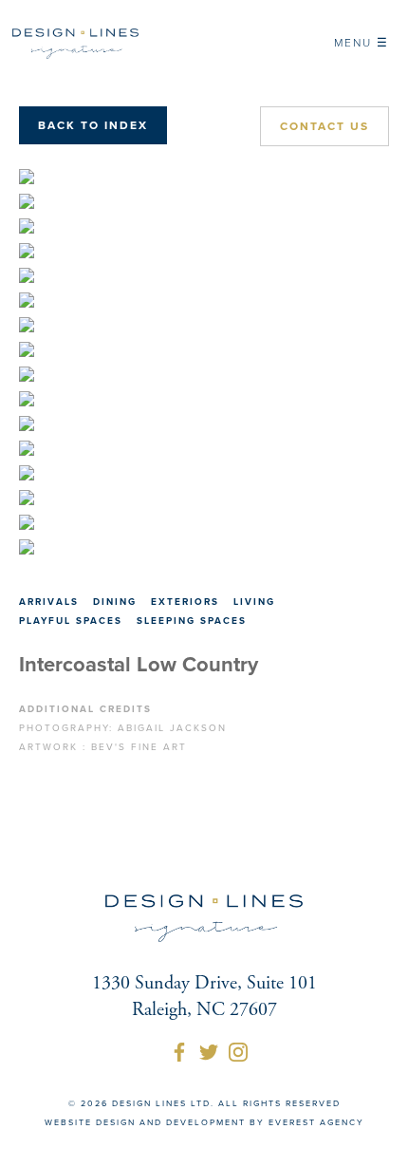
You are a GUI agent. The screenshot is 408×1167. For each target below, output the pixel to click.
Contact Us (324, 126)
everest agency (316, 1123)
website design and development (145, 1123)
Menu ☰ (361, 42)
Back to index (93, 125)
